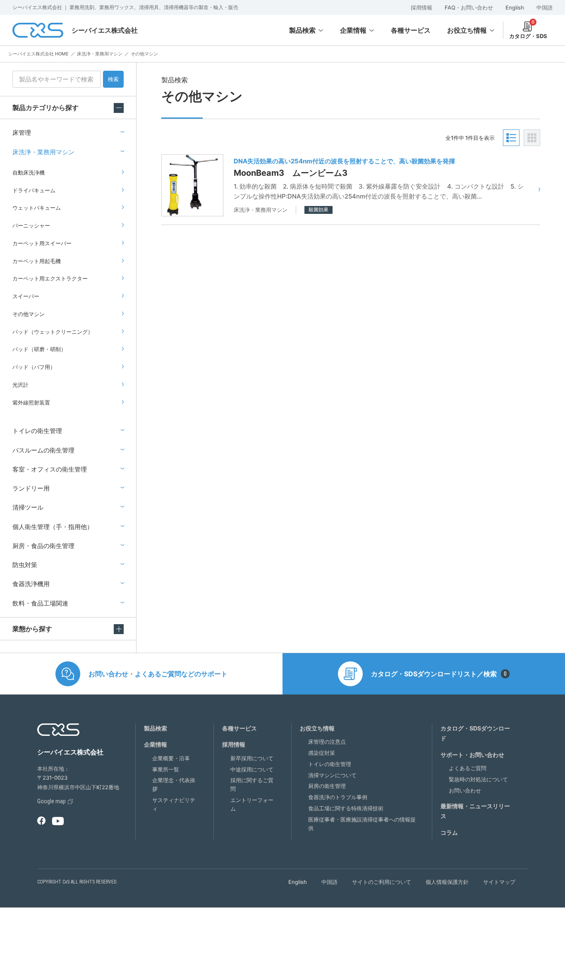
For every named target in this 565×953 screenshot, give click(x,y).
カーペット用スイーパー (42, 243)
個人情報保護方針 (447, 882)
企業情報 (353, 30)
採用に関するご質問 (251, 784)
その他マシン (28, 314)
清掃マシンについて (332, 775)
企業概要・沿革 (171, 758)
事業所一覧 (165, 769)
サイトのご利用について (381, 882)
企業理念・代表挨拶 (173, 784)
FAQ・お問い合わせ (469, 7)
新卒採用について (251, 758)
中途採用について (251, 769)
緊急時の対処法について (478, 779)
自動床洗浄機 (28, 172)
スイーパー (25, 296)
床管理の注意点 (327, 741)
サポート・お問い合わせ (472, 754)
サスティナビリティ (173, 804)
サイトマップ (499, 882)
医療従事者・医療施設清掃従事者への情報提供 (362, 823)
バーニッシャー (31, 225)
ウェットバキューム (36, 207)
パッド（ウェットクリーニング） (52, 331)
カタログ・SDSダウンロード (475, 733)
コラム (449, 832)
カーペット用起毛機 (36, 261)
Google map (51, 801)
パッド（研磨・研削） (39, 349)
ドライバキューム (33, 190)
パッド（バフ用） (33, 367)
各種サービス (239, 728)
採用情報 (421, 7)
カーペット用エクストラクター (50, 278)
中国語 (544, 7)
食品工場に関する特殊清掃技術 (345, 808)
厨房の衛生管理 (327, 786)
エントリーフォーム (251, 804)
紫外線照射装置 (31, 402)
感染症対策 (321, 752)
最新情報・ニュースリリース (475, 811)
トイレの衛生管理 (329, 764)
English (514, 7)
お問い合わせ (465, 790)
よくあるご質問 (467, 768)
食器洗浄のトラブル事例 (337, 797)
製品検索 (302, 30)
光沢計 (20, 384)
